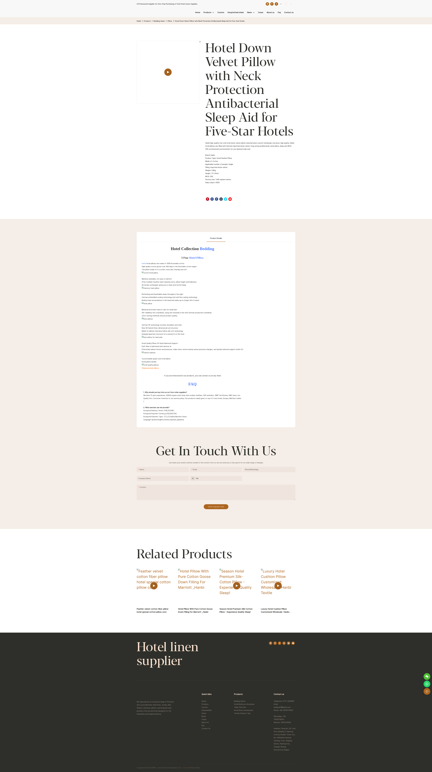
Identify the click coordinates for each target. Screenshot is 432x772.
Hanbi (139, 21)
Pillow (170, 21)
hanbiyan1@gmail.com (282, 707)
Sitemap (185, 768)
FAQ (192, 384)
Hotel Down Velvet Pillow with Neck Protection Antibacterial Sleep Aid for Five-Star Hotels (210, 21)
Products (147, 21)
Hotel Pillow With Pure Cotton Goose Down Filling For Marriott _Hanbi (195, 610)
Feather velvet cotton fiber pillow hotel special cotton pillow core (152, 610)
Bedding (207, 248)
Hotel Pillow (196, 257)
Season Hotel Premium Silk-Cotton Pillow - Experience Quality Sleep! (235, 610)
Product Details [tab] (216, 238)
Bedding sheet (159, 21)
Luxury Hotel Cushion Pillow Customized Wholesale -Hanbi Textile (275, 610)
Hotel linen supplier (168, 655)
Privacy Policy (195, 768)
